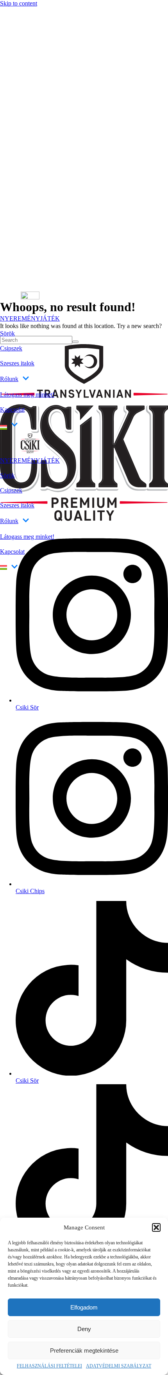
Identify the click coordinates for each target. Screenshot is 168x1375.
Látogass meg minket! (27, 394)
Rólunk (9, 379)
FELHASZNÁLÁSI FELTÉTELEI (49, 1366)
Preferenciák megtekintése (84, 1350)
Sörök (7, 333)
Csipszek (11, 348)
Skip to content (18, 3)
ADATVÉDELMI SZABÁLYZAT (118, 1366)
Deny (84, 1329)
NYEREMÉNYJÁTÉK (30, 318)
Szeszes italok (17, 363)
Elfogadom (84, 1307)
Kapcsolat (12, 409)
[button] (156, 1227)
